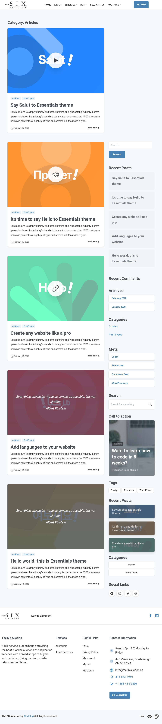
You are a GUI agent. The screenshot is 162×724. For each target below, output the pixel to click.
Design (114, 490)
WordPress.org (120, 383)
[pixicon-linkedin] (157, 616)
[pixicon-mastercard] (149, 716)
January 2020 (118, 307)
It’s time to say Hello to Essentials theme (53, 219)
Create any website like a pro (41, 333)
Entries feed (118, 365)
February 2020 (119, 298)
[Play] (56, 60)
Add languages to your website (43, 447)
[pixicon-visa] (142, 716)
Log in (115, 356)
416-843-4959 (124, 676)
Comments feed (120, 374)
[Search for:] (130, 145)
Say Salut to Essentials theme (42, 105)
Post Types (115, 334)
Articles (113, 326)
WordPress (145, 490)
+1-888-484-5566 (126, 683)
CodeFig (29, 716)
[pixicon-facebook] (150, 616)
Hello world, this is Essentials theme (49, 561)
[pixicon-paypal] (156, 716)
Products (129, 490)
